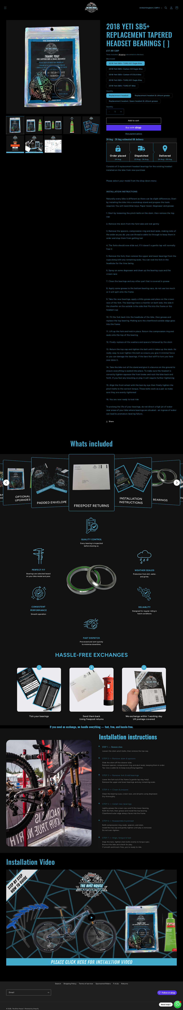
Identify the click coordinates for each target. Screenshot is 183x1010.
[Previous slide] (6, 483)
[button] (5, 8)
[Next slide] (177, 483)
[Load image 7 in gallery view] (34, 144)
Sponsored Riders (103, 984)
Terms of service (86, 984)
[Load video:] (91, 918)
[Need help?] (177, 1004)
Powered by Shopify (32, 1009)
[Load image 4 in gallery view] (72, 125)
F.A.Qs (116, 984)
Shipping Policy (70, 984)
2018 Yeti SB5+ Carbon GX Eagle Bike (126, 69)
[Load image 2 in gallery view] (34, 125)
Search (58, 984)
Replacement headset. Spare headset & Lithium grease (133, 101)
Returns (124, 984)
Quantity (109, 107)
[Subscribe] (48, 992)
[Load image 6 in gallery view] (15, 144)
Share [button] (111, 421)
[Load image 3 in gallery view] (53, 125)
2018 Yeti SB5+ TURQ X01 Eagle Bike (125, 80)
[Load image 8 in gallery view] (53, 144)
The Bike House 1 (18, 1009)
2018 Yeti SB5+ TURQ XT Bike (122, 86)
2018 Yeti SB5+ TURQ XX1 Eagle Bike (125, 63)
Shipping (122, 54)
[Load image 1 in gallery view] (15, 125)
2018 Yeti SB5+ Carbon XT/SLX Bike (125, 75)
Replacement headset (118, 95)
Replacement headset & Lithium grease (152, 95)
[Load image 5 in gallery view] (91, 125)
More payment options (133, 134)
